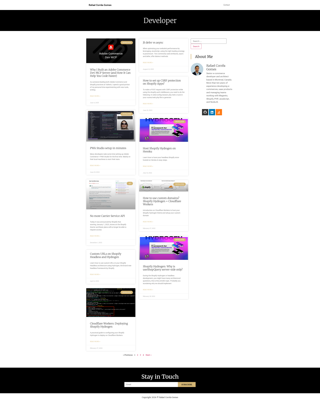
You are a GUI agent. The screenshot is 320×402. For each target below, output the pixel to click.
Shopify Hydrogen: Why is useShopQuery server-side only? (163, 268)
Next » (148, 355)
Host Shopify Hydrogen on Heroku (159, 150)
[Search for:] (208, 41)
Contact (226, 5)
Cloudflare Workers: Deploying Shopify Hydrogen (109, 325)
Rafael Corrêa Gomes (100, 5)
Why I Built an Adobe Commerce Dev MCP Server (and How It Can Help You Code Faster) (110, 73)
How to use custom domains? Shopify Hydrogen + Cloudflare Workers (162, 201)
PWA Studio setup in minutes (108, 148)
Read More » (95, 96)
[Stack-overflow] (219, 112)
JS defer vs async (153, 42)
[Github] (205, 112)
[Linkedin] (212, 112)
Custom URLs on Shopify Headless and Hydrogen (105, 255)
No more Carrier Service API (107, 216)
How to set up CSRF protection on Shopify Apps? (162, 82)
